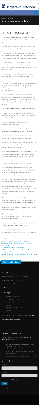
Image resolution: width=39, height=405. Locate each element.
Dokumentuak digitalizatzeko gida (13, 247)
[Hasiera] (20, 6)
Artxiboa (11, 18)
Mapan (3, 287)
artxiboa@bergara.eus (13, 283)
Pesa (33, 315)
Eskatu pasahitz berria (12, 379)
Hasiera (4, 18)
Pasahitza (5, 372)
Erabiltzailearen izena (8, 365)
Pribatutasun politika (7, 319)
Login (7, 388)
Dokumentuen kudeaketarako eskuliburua (16, 241)
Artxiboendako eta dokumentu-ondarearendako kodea (20, 254)
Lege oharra (17, 319)
